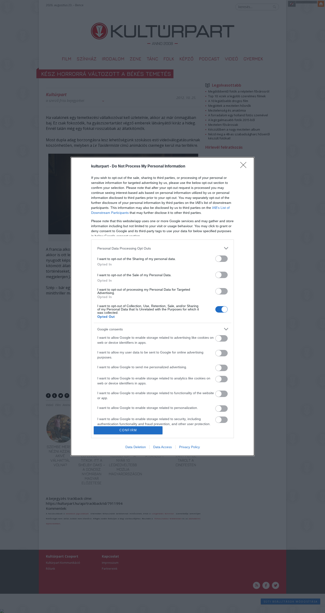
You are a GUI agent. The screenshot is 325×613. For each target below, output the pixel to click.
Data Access (162, 447)
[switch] (221, 258)
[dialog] (162, 306)
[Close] (244, 166)
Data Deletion (135, 447)
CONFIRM (128, 430)
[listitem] (162, 248)
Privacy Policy (189, 447)
